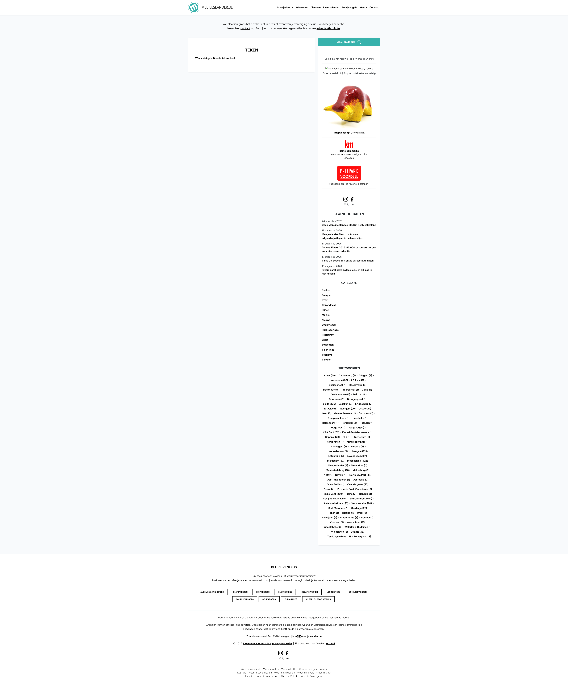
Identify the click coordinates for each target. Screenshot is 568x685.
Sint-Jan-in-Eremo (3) (335, 503)
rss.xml (330, 643)
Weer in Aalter (271, 669)
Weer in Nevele (305, 672)
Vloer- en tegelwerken (318, 599)
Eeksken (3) (345, 403)
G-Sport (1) (365, 408)
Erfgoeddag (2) (363, 403)
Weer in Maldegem (284, 672)
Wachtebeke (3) (333, 526)
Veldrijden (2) (329, 517)
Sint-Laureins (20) (361, 503)
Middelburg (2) (361, 470)
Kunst (325, 309)
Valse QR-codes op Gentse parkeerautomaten (348, 260)
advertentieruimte (328, 28)
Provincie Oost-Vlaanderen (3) (354, 489)
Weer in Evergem (308, 669)
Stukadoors (269, 599)
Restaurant (328, 334)
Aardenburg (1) (347, 375)
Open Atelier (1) (335, 484)
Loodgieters (333, 592)
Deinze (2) (359, 394)
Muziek (326, 314)
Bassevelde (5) (357, 384)
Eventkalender (331, 7)
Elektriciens (285, 592)
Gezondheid (329, 305)
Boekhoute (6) (331, 389)
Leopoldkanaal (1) (338, 451)
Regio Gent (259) (333, 493)
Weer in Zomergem (311, 676)
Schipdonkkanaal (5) (335, 498)
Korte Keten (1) (335, 441)
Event (325, 299)
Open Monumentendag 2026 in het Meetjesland (349, 224)
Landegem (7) (339, 446)
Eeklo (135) (329, 403)
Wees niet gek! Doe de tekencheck (215, 58)
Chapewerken (240, 592)
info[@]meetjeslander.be (307, 636)
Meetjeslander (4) (338, 465)
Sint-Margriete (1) (338, 508)
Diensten (315, 7)
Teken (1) (333, 512)
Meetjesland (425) (357, 460)
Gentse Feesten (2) (345, 413)
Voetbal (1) (367, 517)
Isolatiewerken (309, 592)
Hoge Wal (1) (338, 427)
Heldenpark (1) (330, 422)
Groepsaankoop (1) (339, 418)
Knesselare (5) (362, 437)
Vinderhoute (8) (349, 517)
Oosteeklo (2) (360, 479)
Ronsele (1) (365, 493)
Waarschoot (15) (356, 522)
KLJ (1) (347, 437)
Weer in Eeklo (288, 669)
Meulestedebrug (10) (338, 470)
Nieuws (326, 319)
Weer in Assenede (251, 669)
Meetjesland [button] (284, 7)
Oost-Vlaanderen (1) (338, 479)
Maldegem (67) (335, 460)
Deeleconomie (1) (340, 394)
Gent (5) (326, 413)
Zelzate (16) (357, 531)
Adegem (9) (365, 375)
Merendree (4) (359, 465)
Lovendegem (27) (357, 455)
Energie (326, 295)
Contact (374, 7)
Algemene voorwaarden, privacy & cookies (267, 643)
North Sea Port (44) (360, 474)
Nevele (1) (340, 474)
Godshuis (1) (366, 413)
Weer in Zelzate (289, 676)
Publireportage (330, 329)
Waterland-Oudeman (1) (358, 526)
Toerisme (327, 354)
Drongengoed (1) (356, 399)
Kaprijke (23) (332, 437)
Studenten (328, 344)
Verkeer (326, 359)
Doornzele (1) (336, 399)
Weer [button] (362, 7)
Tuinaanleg (291, 599)
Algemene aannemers (212, 592)
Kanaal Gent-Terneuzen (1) (357, 432)
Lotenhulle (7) (336, 455)
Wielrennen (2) (339, 531)
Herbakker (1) (349, 422)
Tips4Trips (328, 349)
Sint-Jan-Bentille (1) (361, 498)
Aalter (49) (329, 375)
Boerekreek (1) (350, 389)
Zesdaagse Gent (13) (339, 536)
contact (245, 28)
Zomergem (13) (362, 536)
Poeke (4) (328, 489)
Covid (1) (367, 389)
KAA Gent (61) (331, 432)
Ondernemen (329, 324)
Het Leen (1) (366, 422)
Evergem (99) (348, 408)
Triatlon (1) (348, 512)
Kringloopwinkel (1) (357, 441)
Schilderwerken (358, 592)
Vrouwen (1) (337, 522)
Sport (325, 339)
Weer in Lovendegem (260, 672)
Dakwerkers (263, 592)
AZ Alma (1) (357, 380)
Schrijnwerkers (245, 599)
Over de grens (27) (357, 484)
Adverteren (301, 7)
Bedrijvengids (349, 7)
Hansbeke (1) (359, 418)
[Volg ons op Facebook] (353, 199)
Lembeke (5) (357, 446)
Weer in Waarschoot (268, 676)
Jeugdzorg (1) (356, 427)
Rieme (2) (351, 493)
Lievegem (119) (359, 451)
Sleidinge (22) (359, 508)
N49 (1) (328, 474)
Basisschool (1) (337, 384)
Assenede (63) (339, 380)
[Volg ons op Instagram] (345, 198)
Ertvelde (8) (330, 408)
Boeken (326, 290)
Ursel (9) (362, 512)
